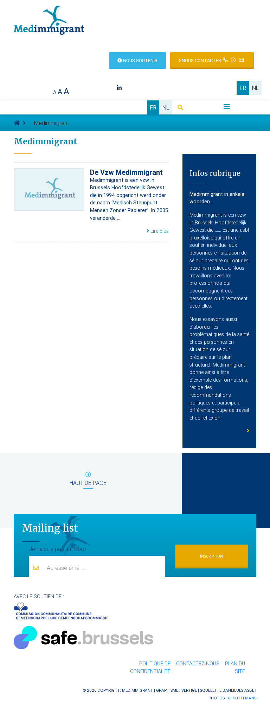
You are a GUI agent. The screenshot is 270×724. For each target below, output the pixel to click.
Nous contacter (201, 61)
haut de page (88, 482)
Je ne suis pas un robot (57, 548)
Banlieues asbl (238, 690)
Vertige (189, 690)
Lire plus (159, 231)
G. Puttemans (242, 697)
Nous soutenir (140, 61)
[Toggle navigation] (226, 106)
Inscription (211, 556)
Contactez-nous (197, 663)
